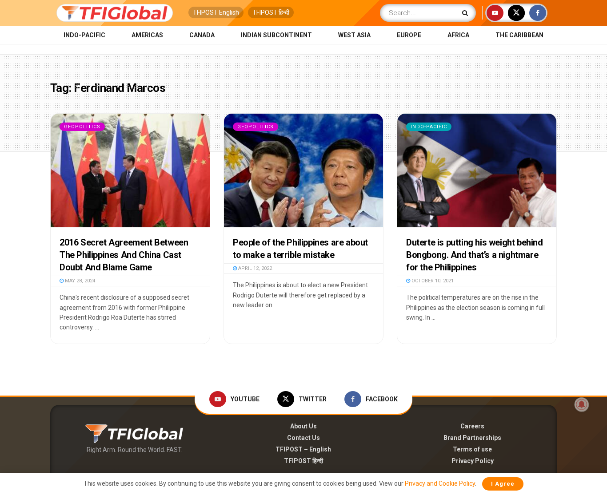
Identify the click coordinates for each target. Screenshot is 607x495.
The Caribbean (519, 35)
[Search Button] (467, 13)
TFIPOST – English (303, 449)
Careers (472, 426)
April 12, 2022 (254, 268)
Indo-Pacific (84, 35)
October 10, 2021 (432, 281)
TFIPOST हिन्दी (270, 12)
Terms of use (472, 449)
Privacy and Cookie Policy (440, 483)
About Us (303, 426)
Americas (147, 35)
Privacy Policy (472, 460)
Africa (458, 35)
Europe (409, 35)
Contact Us (303, 437)
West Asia (354, 35)
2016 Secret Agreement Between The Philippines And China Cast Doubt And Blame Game (124, 255)
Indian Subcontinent (276, 35)
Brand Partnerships (472, 437)
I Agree (503, 483)
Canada (202, 35)
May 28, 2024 (79, 281)
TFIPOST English (216, 12)
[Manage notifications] (582, 404)
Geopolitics (82, 127)
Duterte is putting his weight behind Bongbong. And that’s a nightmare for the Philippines (474, 255)
